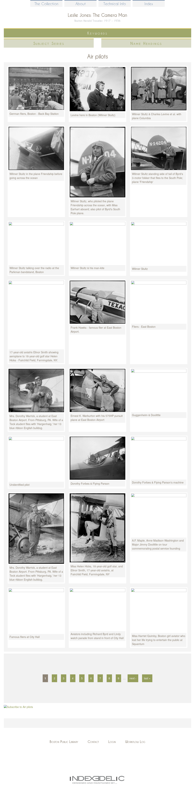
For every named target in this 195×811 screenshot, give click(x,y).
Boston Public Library (64, 741)
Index (148, 4)
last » (147, 678)
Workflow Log (135, 741)
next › (132, 678)
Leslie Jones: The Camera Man (97, 15)
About (80, 4)
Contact (93, 741)
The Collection (46, 4)
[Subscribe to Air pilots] (18, 707)
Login (112, 741)
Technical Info (114, 4)
